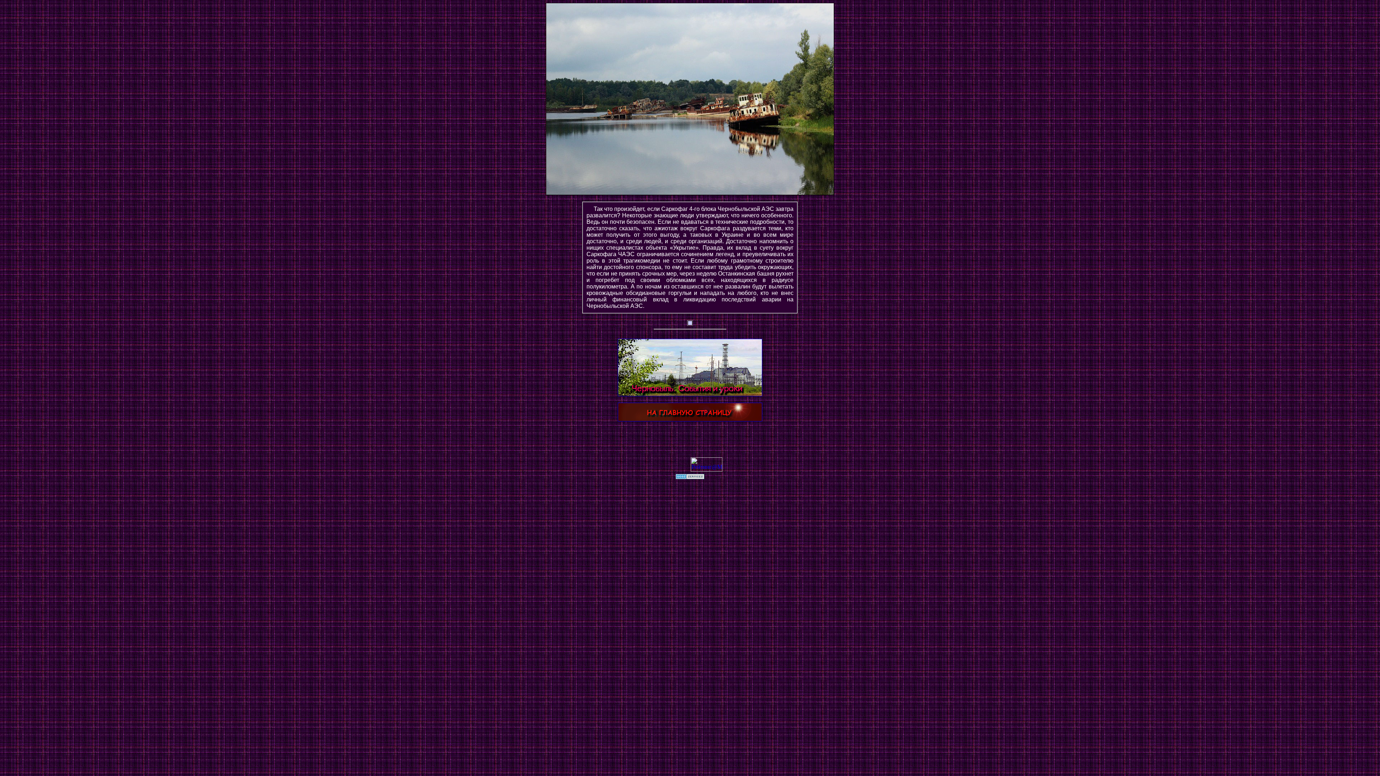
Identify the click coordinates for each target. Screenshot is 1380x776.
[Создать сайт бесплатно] (690, 477)
